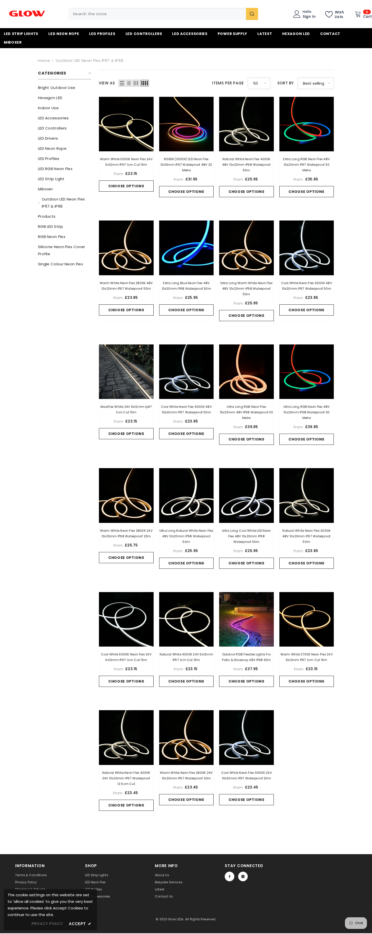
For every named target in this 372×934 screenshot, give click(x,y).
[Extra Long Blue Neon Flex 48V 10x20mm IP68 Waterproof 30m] (186, 248)
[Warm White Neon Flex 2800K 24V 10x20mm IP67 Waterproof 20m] (186, 737)
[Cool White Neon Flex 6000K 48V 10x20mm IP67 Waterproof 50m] (306, 248)
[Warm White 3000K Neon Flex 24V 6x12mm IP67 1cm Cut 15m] (126, 124)
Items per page (228, 83)
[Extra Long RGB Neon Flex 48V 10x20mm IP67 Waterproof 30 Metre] (306, 124)
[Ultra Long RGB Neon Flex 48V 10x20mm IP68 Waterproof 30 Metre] (306, 371)
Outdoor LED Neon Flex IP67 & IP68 (89, 60)
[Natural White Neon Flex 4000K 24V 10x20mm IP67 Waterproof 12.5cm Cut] (126, 737)
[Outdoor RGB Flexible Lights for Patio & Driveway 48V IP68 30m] (246, 619)
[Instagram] (243, 876)
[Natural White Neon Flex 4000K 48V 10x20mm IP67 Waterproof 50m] (306, 495)
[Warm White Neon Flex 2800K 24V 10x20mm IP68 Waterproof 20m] (126, 495)
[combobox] (157, 14)
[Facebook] (229, 876)
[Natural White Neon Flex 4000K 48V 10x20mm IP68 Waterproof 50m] (246, 124)
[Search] (163, 14)
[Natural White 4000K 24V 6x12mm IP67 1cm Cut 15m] (186, 619)
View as (107, 83)
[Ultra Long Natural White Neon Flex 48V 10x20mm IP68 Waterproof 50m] (186, 495)
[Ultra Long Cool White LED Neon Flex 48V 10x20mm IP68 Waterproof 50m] (246, 495)
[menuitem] (64, 88)
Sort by (285, 83)
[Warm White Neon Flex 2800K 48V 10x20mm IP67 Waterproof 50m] (126, 248)
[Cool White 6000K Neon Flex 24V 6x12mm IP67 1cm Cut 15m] (126, 619)
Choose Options (126, 186)
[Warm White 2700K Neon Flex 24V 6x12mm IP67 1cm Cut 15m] (306, 619)
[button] (122, 83)
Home (44, 60)
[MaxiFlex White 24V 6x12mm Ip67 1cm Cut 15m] (126, 371)
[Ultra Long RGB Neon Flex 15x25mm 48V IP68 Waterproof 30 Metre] (246, 371)
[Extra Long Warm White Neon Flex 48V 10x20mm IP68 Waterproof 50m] (246, 248)
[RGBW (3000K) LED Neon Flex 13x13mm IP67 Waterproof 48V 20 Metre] (186, 124)
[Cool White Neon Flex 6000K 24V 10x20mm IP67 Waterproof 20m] (246, 737)
